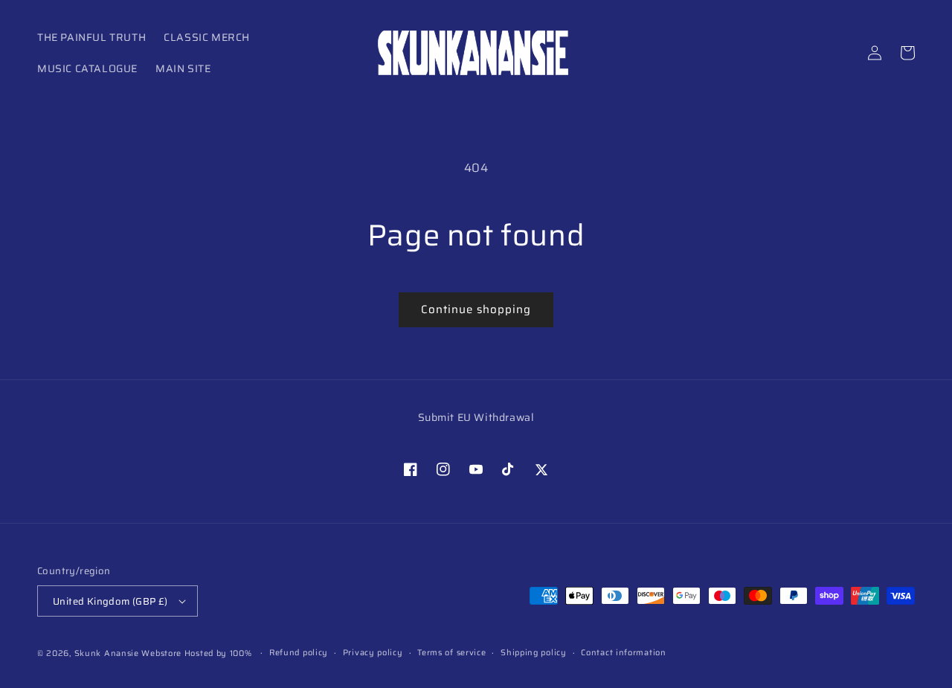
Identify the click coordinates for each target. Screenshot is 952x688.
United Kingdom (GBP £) (110, 601)
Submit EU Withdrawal (476, 417)
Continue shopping (476, 309)
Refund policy (298, 652)
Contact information (623, 652)
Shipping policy (534, 652)
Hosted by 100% (218, 653)
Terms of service (451, 652)
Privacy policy (373, 652)
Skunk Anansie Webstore (127, 653)
